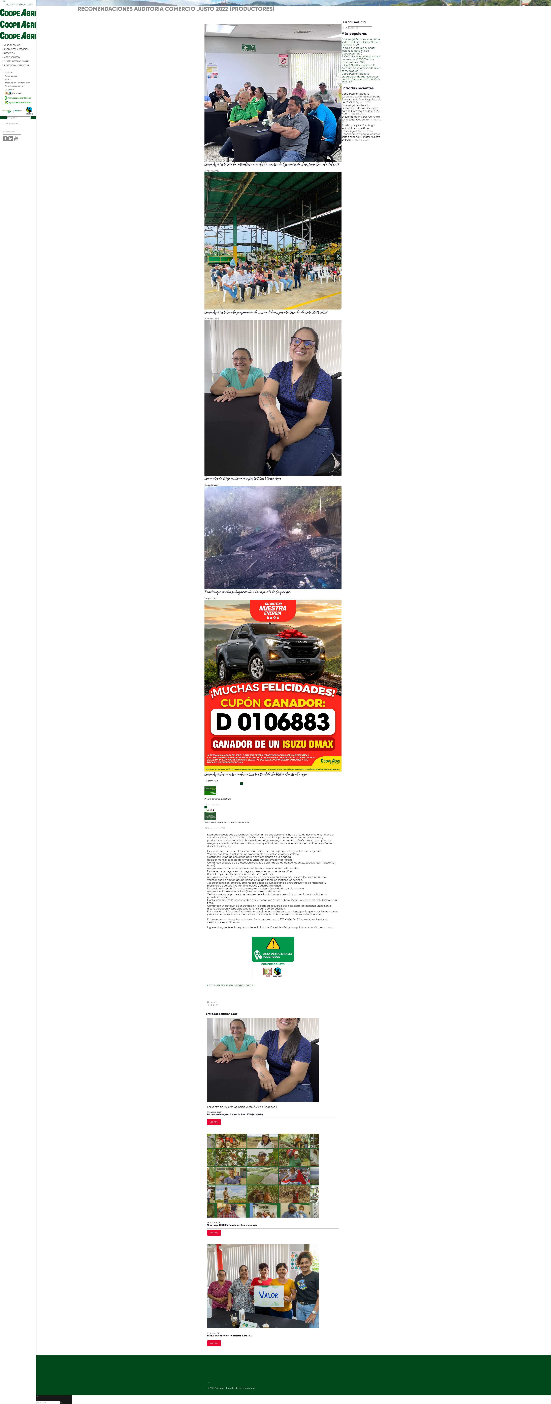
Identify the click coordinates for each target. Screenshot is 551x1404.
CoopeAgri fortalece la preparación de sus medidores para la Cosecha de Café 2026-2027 (266, 312)
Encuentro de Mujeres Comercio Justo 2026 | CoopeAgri (242, 479)
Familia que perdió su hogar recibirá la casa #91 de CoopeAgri (247, 592)
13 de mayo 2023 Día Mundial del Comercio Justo (232, 1225)
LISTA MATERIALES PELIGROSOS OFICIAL (231, 985)
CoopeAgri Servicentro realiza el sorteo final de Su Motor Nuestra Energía (256, 774)
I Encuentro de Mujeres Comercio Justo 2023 (230, 1335)
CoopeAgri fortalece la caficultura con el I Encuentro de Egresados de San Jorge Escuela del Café (271, 164)
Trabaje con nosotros (14, 86)
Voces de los (17, 83)
